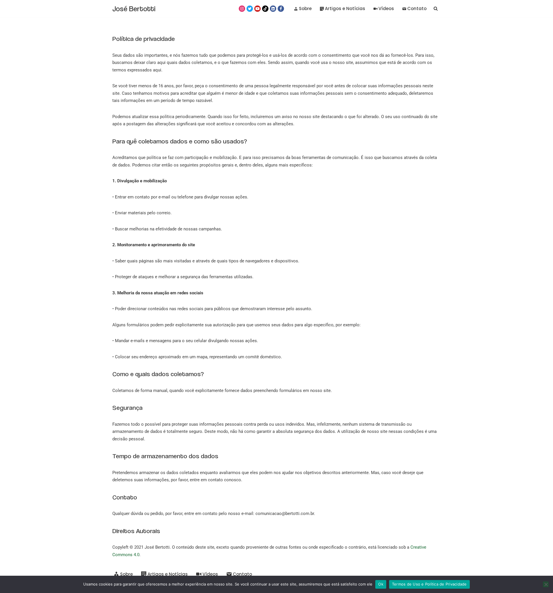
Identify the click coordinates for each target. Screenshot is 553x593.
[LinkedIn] (273, 8)
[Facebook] (281, 8)
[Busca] (435, 8)
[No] (546, 584)
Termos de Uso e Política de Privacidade (429, 584)
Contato (417, 8)
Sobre (305, 8)
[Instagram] (242, 8)
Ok (380, 584)
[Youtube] (257, 8)
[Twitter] (250, 8)
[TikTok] (265, 8)
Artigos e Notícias (345, 8)
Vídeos (386, 8)
